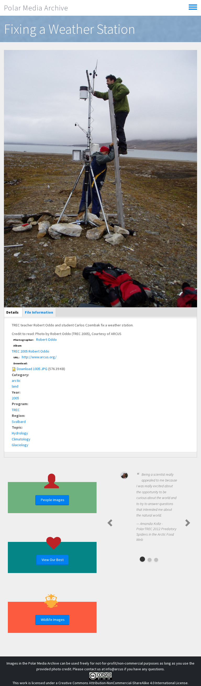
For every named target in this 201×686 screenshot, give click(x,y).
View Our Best (53, 559)
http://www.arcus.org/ (39, 357)
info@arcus (114, 669)
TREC (16, 409)
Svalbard (19, 421)
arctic (16, 380)
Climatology (21, 439)
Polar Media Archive (36, 8)
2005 (15, 398)
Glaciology (20, 445)
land (15, 386)
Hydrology (20, 433)
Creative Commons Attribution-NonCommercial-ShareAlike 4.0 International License (123, 683)
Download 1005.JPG (32, 368)
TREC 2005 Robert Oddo (30, 351)
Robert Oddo (46, 339)
